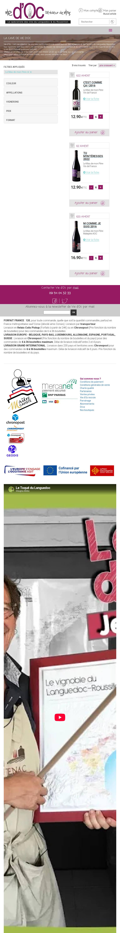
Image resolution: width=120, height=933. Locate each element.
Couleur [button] (11, 83)
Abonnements (87, 404)
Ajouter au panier (86, 132)
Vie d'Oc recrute (88, 397)
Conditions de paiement (91, 382)
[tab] (31, 82)
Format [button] (10, 120)
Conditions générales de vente (95, 385)
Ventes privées (87, 394)
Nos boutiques (87, 410)
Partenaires (86, 391)
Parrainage (85, 400)
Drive (82, 407)
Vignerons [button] (12, 101)
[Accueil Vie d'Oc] (38, 13)
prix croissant (106, 65)
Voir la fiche (92, 98)
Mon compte (91, 11)
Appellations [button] (14, 92)
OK (73, 312)
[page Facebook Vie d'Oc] (56, 301)
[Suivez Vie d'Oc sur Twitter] (65, 301)
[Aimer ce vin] (72, 75)
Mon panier (109, 11)
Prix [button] (8, 111)
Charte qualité (87, 388)
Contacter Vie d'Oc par (60, 288)
